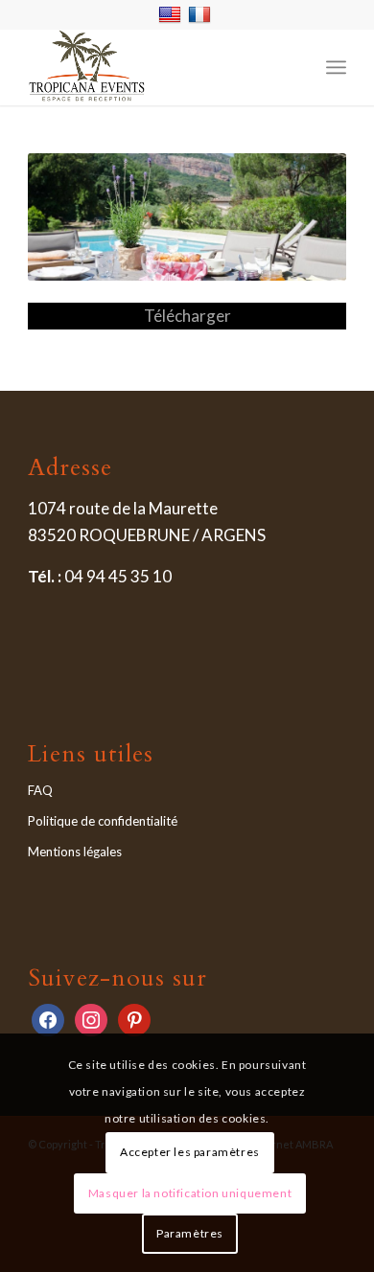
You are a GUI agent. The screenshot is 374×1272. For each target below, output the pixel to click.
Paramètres (189, 1233)
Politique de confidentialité (102, 821)
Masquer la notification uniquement (190, 1193)
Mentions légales (75, 851)
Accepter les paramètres (190, 1152)
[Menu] (336, 67)
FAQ (40, 790)
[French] (202, 14)
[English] (172, 14)
